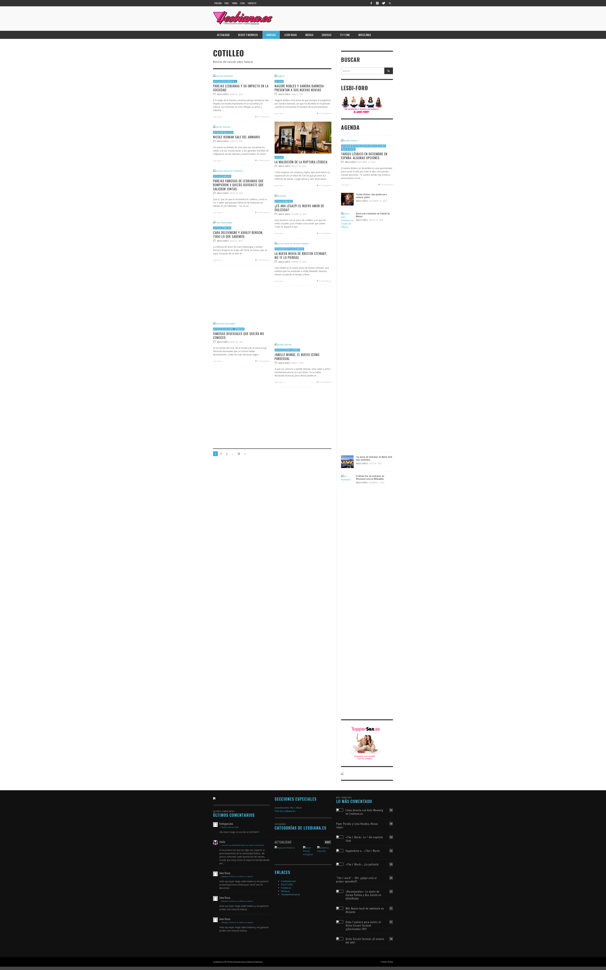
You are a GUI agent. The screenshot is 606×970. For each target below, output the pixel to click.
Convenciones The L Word (288, 807)
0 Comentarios (263, 117)
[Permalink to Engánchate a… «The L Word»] (339, 850)
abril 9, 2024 (297, 94)
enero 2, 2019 (297, 363)
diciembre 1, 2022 (376, 482)
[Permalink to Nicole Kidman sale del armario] (221, 126)
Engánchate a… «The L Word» (363, 851)
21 (391, 908)
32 (391, 850)
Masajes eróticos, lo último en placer (237, 876)
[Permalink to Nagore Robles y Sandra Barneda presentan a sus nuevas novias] (279, 75)
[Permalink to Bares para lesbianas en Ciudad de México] (347, 330)
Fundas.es (286, 887)
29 (391, 864)
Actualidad (218, 132)
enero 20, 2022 (236, 193)
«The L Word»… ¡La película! (362, 864)
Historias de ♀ (230, 81)
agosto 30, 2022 (298, 166)
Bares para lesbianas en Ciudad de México (373, 215)
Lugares (381, 146)
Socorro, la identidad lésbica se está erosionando (243, 845)
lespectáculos (370, 146)
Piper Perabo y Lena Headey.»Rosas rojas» (357, 825)
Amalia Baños (223, 94)
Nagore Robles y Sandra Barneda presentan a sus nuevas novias (299, 87)
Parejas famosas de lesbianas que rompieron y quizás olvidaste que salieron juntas (238, 184)
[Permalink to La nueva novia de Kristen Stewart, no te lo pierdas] (292, 243)
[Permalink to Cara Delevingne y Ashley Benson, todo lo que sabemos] (222, 222)
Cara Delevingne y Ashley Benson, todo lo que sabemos (238, 234)
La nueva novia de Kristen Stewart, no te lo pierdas (301, 255)
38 (391, 823)
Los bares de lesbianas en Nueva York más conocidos (374, 458)
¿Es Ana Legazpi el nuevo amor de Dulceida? (299, 207)
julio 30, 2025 (375, 463)
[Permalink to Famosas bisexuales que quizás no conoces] (224, 323)
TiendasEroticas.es (290, 894)
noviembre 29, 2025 (366, 162)
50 (391, 810)
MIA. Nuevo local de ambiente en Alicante (365, 910)
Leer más (217, 117)
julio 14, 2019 (236, 241)
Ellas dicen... (229, 329)
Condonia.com (288, 881)
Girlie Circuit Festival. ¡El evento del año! (365, 940)
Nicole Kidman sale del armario (236, 136)
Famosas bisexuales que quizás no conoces (238, 335)
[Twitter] (383, 3)
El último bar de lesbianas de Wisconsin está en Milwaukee (370, 477)
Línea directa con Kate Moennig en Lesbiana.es (364, 812)
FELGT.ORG (287, 884)
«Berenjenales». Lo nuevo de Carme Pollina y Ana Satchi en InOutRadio (363, 894)
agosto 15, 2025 (376, 220)
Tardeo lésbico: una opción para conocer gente (371, 196)
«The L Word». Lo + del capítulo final (364, 839)
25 (391, 877)
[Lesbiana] (214, 798)
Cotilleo (217, 81)
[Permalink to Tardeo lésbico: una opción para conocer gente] (347, 198)
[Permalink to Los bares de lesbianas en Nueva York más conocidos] (347, 461)
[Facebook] (371, 3)
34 (391, 837)
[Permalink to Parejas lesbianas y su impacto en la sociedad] (223, 75)
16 (239, 454)
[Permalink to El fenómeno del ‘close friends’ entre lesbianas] (310, 852)
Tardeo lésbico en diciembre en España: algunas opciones (364, 155)
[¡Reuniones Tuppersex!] (365, 742)
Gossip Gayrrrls (292, 350)
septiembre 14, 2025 (378, 201)
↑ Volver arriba (386, 962)
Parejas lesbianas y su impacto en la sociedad (240, 87)
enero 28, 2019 (236, 342)
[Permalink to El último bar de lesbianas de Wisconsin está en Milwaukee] (347, 592)
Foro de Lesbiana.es (285, 811)
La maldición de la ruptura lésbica (301, 161)
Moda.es (285, 891)
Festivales (357, 146)
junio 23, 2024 (236, 94)
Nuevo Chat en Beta (230, 827)
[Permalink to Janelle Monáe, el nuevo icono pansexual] (283, 344)
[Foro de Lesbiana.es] (362, 104)
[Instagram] (377, 3)
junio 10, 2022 (236, 141)
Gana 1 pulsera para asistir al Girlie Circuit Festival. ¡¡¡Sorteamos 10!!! (363, 925)
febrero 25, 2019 (298, 262)
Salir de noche (348, 149)
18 (391, 938)
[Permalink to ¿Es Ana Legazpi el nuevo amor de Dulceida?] (280, 195)
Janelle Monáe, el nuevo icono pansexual (297, 356)
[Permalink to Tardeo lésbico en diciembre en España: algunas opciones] (349, 140)
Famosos (227, 176)
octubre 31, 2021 (299, 214)
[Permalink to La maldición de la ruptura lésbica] (303, 137)
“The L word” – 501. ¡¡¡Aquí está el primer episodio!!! (356, 879)
